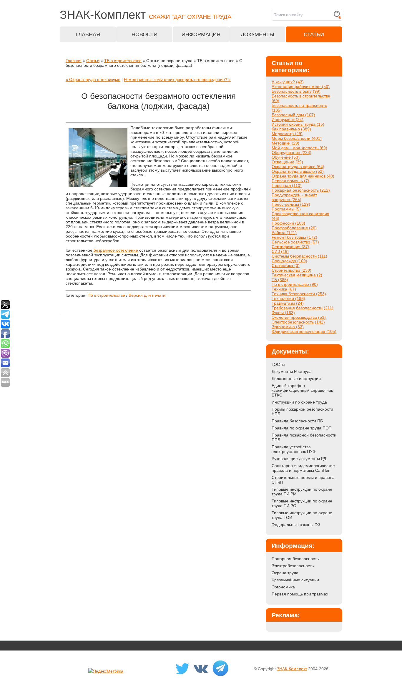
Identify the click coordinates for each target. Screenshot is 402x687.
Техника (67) (284, 289)
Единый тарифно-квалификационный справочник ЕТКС (302, 390)
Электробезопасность (293, 565)
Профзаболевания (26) (294, 227)
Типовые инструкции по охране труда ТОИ (302, 515)
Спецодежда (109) (289, 260)
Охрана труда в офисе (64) (298, 166)
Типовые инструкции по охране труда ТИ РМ (302, 491)
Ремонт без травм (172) (294, 237)
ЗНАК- (145, 14)
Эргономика (283, 587)
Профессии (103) (288, 223)
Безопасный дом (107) (293, 114)
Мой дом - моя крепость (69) (299, 147)
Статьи (92, 60)
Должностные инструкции (296, 378)
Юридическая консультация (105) (304, 331)
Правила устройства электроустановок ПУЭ (293, 449)
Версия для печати (147, 295)
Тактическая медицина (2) (297, 275)
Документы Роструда (292, 371)
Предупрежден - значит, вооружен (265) (295, 197)
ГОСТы (278, 364)
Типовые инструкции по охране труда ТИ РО (302, 503)
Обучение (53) (286, 157)
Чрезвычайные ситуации (295, 580)
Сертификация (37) (290, 246)
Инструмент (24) (287, 119)
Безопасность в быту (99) (296, 91)
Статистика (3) (286, 265)
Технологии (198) (288, 298)
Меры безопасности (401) (297, 138)
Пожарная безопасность (295, 558)
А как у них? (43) (288, 81)
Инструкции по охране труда (299, 402)
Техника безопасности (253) (299, 293)
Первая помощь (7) (290, 180)
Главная (74, 60)
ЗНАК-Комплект (292, 668)
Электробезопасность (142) (298, 322)
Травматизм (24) (288, 303)
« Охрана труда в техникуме (93, 79)
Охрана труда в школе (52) (298, 171)
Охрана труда (285, 572)
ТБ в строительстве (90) (295, 284)
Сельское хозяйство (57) (295, 242)
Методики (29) (285, 143)
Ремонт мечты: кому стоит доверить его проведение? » (177, 79)
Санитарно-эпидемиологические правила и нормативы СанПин (303, 468)
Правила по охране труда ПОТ (301, 428)
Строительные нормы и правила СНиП (303, 479)
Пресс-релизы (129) (291, 204)
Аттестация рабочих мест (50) (301, 86)
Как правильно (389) (291, 129)
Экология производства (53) (299, 317)
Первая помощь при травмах (300, 594)
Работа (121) (284, 232)
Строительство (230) (291, 270)
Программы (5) (286, 209)
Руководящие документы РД (299, 458)
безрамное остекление (116, 250)
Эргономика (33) (288, 326)
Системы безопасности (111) (299, 256)
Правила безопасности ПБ (297, 421)
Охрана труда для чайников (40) (303, 176)
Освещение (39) (287, 162)
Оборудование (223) (291, 152)
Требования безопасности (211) (302, 308)
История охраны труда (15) (298, 124)
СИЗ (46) (280, 251)
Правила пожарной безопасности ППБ (304, 437)
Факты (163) (283, 312)
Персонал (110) (287, 185)
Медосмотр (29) (287, 133)
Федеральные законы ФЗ (296, 524)
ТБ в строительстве (123, 60)
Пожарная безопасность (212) (301, 190)
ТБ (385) (280, 279)
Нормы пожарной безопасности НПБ (302, 411)
